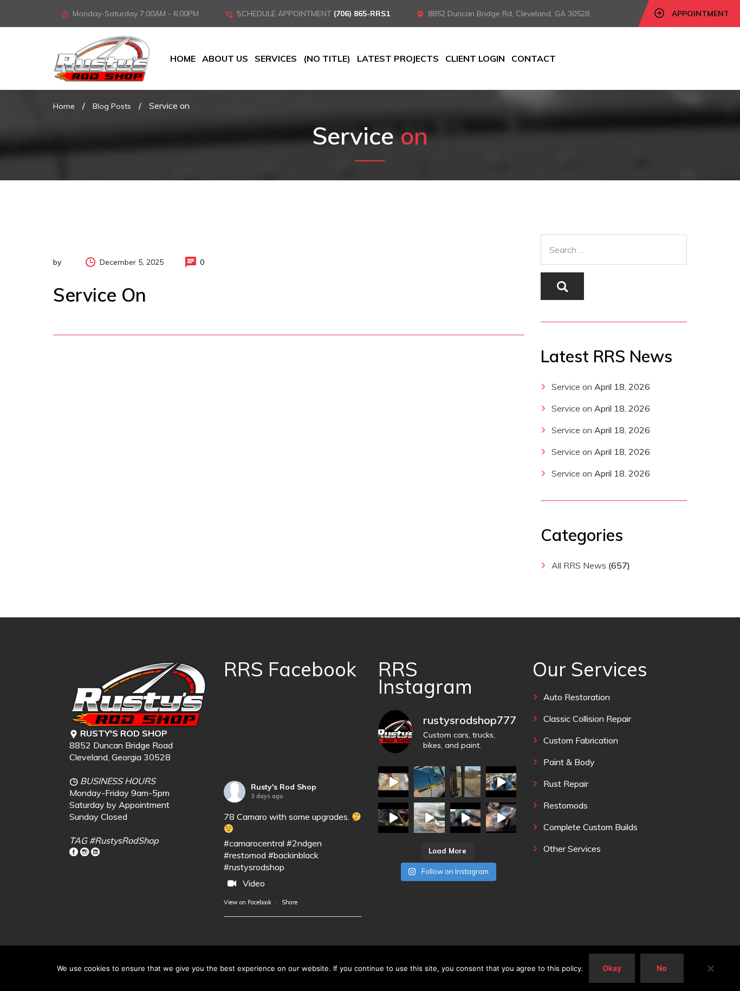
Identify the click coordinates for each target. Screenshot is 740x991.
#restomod (245, 855)
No (662, 968)
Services (276, 58)
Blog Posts (112, 106)
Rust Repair (565, 783)
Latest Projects (398, 58)
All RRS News (578, 565)
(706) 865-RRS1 (362, 13)
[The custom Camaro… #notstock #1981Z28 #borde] (465, 818)
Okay (611, 968)
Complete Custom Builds (590, 827)
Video (254, 883)
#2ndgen (304, 843)
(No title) (326, 58)
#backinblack (293, 855)
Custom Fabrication (580, 740)
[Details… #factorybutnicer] (429, 781)
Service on (571, 386)
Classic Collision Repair (587, 718)
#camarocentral (254, 843)
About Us (225, 58)
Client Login (475, 58)
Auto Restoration (576, 697)
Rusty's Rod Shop (283, 787)
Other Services (572, 848)
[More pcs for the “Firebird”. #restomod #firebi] (393, 818)
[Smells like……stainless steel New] (393, 781)
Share (289, 902)
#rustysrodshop (254, 867)
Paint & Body (569, 762)
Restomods (565, 805)
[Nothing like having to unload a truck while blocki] (465, 781)
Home (183, 58)
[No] (710, 968)
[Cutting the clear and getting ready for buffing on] (429, 818)
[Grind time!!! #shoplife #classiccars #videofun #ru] (501, 818)
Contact (533, 58)
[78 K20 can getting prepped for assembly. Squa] (501, 781)
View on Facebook (247, 902)
